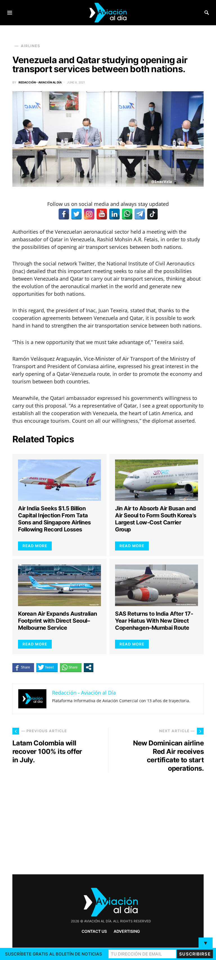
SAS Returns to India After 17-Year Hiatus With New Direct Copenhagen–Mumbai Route (154, 620)
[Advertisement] (159, 821)
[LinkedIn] (114, 214)
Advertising (127, 931)
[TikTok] (152, 214)
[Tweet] (47, 667)
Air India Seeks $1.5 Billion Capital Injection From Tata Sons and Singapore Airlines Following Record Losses (54, 519)
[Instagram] (89, 214)
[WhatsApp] (127, 214)
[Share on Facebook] (23, 667)
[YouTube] (101, 214)
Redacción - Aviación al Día (40, 82)
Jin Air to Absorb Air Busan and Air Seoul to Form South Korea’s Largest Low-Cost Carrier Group (155, 519)
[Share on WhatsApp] (71, 667)
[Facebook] (63, 214)
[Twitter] (76, 214)
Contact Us (94, 931)
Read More (34, 545)
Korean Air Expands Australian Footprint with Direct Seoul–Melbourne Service (57, 620)
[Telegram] (139, 214)
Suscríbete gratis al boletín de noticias (53, 954)
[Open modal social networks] (88, 667)
